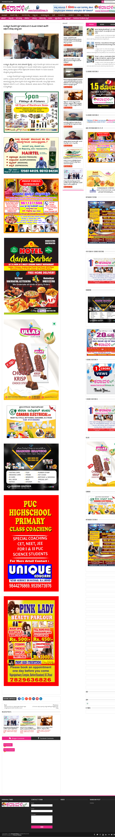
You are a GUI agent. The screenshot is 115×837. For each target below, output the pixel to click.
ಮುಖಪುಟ (4, 15)
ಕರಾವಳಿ (65, 23)
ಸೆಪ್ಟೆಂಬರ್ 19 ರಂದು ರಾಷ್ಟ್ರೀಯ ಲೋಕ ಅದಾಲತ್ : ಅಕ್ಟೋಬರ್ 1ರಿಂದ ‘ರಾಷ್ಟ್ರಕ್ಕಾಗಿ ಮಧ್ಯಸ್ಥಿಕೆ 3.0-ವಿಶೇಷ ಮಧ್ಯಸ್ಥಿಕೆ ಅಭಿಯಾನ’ (73, 103)
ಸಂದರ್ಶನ (71, 15)
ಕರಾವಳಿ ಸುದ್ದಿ (13, 15)
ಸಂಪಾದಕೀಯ (61, 15)
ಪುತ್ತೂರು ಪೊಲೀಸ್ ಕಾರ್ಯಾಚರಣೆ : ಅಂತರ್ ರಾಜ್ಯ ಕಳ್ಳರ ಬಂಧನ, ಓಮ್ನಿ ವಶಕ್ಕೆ (73, 142)
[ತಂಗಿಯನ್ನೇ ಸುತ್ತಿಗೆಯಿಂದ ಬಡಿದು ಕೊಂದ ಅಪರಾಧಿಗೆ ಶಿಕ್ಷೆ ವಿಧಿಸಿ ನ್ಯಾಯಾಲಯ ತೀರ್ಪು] (73, 112)
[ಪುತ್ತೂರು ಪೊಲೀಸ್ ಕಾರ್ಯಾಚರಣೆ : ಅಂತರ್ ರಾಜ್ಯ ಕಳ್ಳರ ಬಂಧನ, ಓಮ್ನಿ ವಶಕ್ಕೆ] (73, 131)
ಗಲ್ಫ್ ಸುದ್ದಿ (86, 15)
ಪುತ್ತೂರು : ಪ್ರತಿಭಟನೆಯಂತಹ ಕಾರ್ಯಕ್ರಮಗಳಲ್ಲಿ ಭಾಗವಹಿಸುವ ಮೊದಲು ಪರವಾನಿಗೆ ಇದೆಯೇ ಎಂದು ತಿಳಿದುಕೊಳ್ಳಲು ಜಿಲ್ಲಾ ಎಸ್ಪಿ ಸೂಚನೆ (73, 40)
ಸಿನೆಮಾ (79, 15)
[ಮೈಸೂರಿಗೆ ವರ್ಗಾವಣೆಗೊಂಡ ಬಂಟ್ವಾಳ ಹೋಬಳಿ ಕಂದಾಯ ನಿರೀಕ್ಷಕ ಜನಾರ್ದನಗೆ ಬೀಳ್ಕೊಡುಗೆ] (73, 50)
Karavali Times (15, 833)
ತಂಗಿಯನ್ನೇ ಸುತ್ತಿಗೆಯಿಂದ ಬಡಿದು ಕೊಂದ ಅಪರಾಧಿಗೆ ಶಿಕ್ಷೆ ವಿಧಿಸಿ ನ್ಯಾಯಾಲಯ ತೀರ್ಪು (73, 123)
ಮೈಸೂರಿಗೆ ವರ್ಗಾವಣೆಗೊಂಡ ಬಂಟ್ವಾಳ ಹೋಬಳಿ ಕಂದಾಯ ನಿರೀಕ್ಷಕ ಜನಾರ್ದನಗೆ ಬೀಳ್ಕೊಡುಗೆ (72, 60)
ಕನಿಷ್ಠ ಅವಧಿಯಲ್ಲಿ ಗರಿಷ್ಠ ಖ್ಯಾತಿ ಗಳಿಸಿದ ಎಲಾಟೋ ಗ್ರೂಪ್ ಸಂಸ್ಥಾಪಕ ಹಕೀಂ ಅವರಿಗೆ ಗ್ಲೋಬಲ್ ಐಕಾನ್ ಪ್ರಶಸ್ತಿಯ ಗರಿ (73, 182)
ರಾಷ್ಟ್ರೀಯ (35, 15)
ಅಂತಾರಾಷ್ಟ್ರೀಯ (45, 15)
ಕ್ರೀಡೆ (53, 15)
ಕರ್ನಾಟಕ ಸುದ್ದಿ (25, 15)
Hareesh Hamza (17, 835)
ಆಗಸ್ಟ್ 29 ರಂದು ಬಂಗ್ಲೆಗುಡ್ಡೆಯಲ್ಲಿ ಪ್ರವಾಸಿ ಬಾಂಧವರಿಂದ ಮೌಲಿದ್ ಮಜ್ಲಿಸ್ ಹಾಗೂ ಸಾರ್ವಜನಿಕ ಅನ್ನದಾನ (72, 161)
